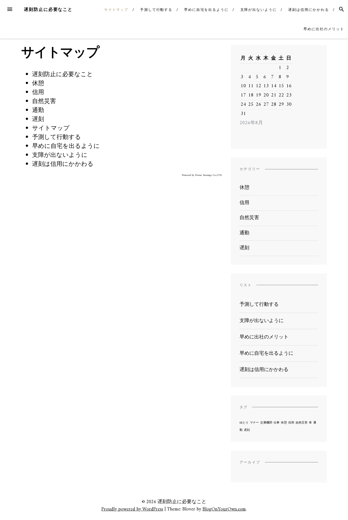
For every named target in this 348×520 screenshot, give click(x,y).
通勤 (38, 110)
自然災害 (44, 101)
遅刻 (38, 119)
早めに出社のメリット (323, 29)
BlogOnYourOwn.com (224, 509)
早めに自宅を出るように (206, 10)
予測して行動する (156, 10)
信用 (38, 92)
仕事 (276, 422)
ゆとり (244, 422)
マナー (254, 422)
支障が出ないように (258, 10)
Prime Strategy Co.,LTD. (208, 175)
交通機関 (266, 422)
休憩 (38, 83)
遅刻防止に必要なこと (48, 9)
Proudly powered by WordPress (132, 509)
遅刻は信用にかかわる (308, 10)
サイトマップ (116, 10)
